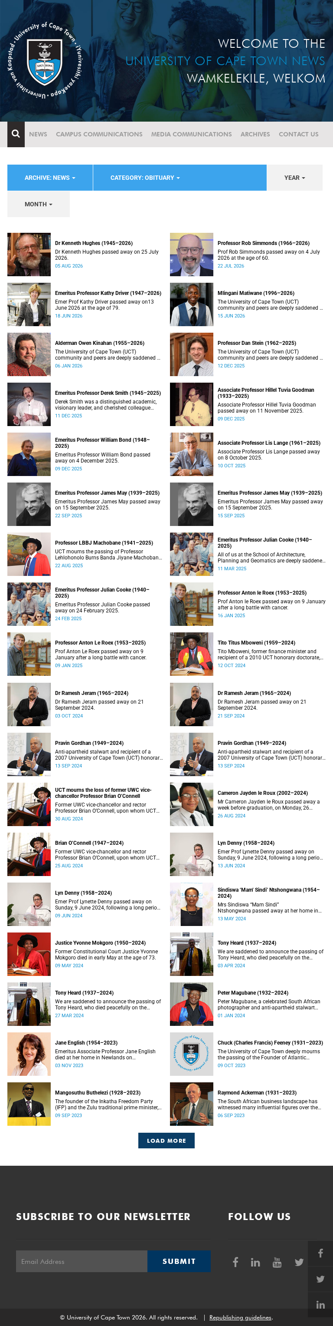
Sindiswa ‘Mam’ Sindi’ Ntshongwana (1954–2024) (269, 893)
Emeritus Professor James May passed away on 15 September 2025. (107, 505)
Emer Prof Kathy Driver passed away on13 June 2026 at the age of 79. (104, 305)
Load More (166, 1140)
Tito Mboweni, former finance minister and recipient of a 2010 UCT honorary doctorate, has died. (269, 654)
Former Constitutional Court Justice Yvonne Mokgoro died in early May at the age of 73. (106, 955)
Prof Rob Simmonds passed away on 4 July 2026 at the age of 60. (269, 255)
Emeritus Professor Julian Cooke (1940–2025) (265, 543)
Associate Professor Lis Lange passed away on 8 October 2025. (269, 455)
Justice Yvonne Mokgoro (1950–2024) (100, 943)
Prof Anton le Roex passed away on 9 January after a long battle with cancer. (272, 605)
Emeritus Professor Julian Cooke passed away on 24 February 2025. (102, 608)
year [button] (292, 177)
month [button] (36, 204)
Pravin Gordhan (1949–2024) (89, 743)
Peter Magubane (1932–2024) (253, 993)
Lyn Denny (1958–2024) (246, 843)
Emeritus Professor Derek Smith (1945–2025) (108, 393)
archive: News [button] (48, 177)
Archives (255, 134)
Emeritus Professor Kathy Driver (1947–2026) (108, 293)
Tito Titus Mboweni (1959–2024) (256, 643)
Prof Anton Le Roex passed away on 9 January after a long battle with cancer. (101, 654)
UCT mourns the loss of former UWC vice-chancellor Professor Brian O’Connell (103, 793)
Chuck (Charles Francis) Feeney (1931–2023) (270, 1043)
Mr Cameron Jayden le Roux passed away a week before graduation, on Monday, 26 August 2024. (269, 805)
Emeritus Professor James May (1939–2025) (107, 493)
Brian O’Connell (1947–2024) (89, 843)
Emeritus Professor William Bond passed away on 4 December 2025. (102, 458)
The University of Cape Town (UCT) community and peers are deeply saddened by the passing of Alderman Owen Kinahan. (109, 355)
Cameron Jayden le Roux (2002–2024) (263, 793)
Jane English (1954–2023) (86, 1043)
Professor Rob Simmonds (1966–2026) (264, 243)
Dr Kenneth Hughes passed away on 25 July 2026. (107, 255)
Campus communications (99, 134)
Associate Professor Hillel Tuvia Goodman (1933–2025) (266, 393)
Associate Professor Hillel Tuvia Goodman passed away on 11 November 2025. (267, 408)
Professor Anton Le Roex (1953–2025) (100, 643)
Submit (179, 1261)
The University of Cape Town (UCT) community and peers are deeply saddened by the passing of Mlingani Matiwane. (271, 305)
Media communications (191, 134)
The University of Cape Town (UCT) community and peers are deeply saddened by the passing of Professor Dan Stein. (271, 355)
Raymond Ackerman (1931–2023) (257, 1093)
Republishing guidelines (240, 1317)
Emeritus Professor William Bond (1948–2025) (102, 443)
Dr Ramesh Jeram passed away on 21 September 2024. (99, 705)
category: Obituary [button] (143, 177)
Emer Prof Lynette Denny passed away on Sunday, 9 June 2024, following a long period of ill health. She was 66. (270, 855)
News (38, 134)
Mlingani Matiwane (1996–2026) (256, 293)
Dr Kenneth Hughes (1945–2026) (94, 243)
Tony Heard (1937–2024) (247, 943)
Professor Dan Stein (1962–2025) (257, 343)
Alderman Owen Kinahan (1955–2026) (99, 343)
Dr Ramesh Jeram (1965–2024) (91, 693)
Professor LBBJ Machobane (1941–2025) (104, 543)
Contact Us (299, 134)
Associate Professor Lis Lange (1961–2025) (269, 443)
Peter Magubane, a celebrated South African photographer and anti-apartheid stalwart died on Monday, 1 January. (269, 1005)
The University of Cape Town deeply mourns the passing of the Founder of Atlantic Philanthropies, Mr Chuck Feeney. (269, 1054)
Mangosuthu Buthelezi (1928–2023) (97, 1093)
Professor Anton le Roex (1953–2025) (262, 593)
